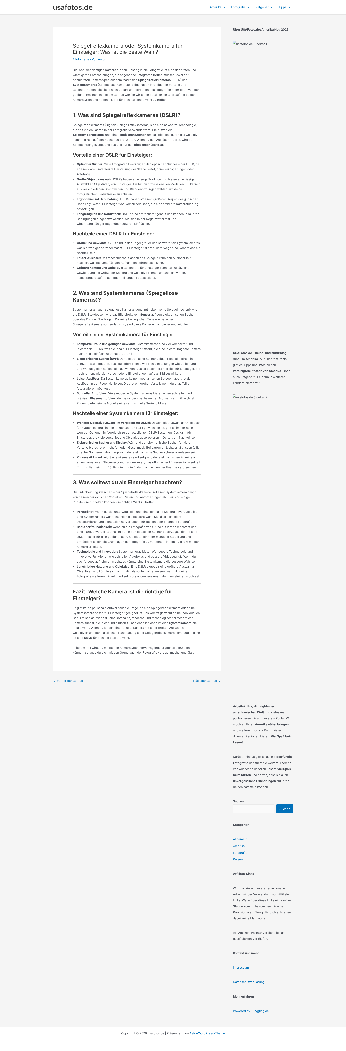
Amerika (239, 846)
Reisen (238, 859)
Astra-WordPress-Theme (207, 1033)
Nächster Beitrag (207, 681)
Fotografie (82, 59)
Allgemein (240, 839)
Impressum (241, 967)
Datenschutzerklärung (249, 982)
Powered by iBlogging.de (251, 1011)
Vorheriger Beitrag (68, 681)
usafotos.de (73, 7)
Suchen (238, 801)
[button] (223, 7)
